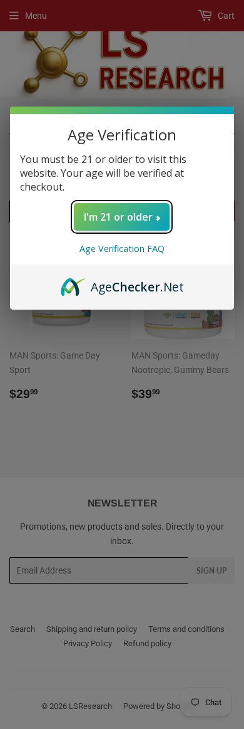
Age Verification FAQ (122, 248)
